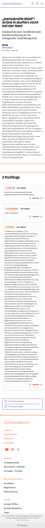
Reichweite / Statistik (14, 466)
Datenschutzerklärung (22, 520)
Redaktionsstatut (10, 434)
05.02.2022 (6, 50)
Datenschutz (9, 438)
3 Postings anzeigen (15, 406)
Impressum (8, 430)
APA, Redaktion (7, 48)
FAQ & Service (11, 491)
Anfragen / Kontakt (13, 471)
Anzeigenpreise (11, 462)
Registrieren (10, 487)
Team (6, 512)
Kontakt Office (11, 504)
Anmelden (9, 483)
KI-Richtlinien (9, 443)
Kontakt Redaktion (13, 508)
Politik (5, 45)
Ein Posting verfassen (16, 401)
